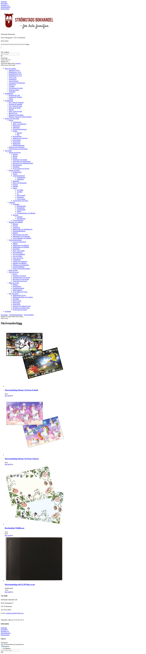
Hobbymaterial (17, 290)
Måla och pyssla (14, 283)
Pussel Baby (16, 304)
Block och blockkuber (20, 183)
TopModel (12, 92)
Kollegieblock (17, 172)
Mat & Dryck (13, 113)
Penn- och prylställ (18, 251)
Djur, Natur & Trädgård (16, 102)
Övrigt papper (21, 199)
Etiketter (15, 186)
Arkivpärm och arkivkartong (22, 161)
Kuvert (15, 274)
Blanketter (16, 181)
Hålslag (15, 243)
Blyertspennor (17, 136)
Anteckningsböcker (19, 176)
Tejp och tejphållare (19, 254)
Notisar (15, 174)
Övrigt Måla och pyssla (20, 292)
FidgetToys (12, 84)
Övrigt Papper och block (20, 201)
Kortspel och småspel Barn (21, 308)
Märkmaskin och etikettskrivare (22, 229)
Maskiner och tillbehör (16, 222)
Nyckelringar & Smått (16, 88)
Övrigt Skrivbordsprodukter (21, 268)
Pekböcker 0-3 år (14, 70)
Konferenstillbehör (18, 267)
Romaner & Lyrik (14, 95)
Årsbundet (16, 204)
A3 (18, 193)
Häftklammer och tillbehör (21, 247)
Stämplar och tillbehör (20, 263)
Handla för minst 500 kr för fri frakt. (12, 317)
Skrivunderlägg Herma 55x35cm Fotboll (21, 390)
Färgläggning (17, 286)
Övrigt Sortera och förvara (21, 168)
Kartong (15, 184)
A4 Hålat (19, 192)
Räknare (15, 224)
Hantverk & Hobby (15, 108)
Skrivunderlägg (17, 252)
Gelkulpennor (17, 122)
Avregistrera (7, 648)
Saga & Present (13, 81)
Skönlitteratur (9, 93)
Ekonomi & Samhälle (15, 104)
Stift (18, 134)
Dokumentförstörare (19, 231)
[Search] (1, 56)
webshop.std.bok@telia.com (14, 613)
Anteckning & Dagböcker (17, 83)
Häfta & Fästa (13, 270)
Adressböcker (21, 177)
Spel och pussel (13, 293)
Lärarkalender (21, 218)
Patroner (19, 133)
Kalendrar (12, 202)
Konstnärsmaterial (18, 288)
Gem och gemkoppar (19, 242)
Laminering (16, 227)
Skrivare (15, 226)
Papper (15, 188)
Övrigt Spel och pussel (20, 309)
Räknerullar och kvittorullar (21, 236)
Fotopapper (20, 197)
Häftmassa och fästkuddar (21, 265)
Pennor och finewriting (12, 118)
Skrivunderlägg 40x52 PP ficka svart (20, 584)
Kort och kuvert (14, 272)
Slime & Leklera (14, 90)
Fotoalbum (16, 167)
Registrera (6, 646)
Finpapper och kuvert (19, 276)
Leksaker (12, 86)
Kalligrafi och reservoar (20, 138)
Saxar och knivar (18, 258)
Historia (11, 109)
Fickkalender (21, 208)
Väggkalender (21, 209)
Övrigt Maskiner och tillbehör (22, 238)
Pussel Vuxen (17, 301)
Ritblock (15, 284)
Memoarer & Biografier (16, 115)
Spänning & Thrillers (15, 97)
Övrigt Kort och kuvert (20, 281)
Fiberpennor (16, 126)
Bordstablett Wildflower (14, 528)
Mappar (15, 156)
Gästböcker (20, 179)
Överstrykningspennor (20, 129)
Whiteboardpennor (18, 145)
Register (15, 154)
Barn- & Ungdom (10, 68)
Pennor (11, 120)
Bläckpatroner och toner (20, 234)
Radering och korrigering (17, 147)
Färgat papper (21, 195)
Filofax (19, 211)
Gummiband (17, 259)
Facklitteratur (9, 101)
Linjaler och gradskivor (20, 261)
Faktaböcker (12, 79)
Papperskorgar (17, 165)
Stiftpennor (16, 127)
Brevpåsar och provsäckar (21, 279)
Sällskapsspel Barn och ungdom (23, 297)
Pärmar (15, 158)
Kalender (19, 217)
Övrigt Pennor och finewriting (18, 149)
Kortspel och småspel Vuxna (22, 306)
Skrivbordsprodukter (15, 240)
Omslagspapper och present (21, 277)
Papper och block (14, 170)
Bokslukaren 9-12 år (15, 76)
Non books (8, 151)
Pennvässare (16, 142)
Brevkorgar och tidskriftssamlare (23, 163)
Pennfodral (16, 249)
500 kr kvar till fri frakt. (8, 65)
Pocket (11, 99)
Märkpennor (16, 143)
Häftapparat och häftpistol (21, 245)
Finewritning (17, 140)
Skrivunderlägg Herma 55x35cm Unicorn (22, 459)
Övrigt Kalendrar (18, 220)
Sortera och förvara (15, 152)
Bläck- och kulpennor (19, 124)
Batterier (15, 233)
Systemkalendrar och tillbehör (26, 213)
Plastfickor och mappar (20, 159)
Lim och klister (17, 256)
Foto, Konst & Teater (15, 106)
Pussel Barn (16, 302)
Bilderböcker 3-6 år (15, 72)
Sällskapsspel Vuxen (19, 295)
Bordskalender (21, 206)
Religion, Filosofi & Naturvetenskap (20, 117)
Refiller (15, 131)
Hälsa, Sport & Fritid (15, 111)
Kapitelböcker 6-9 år (15, 74)
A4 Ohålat (20, 190)
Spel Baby (16, 299)
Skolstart (15, 215)
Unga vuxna (12, 77)
